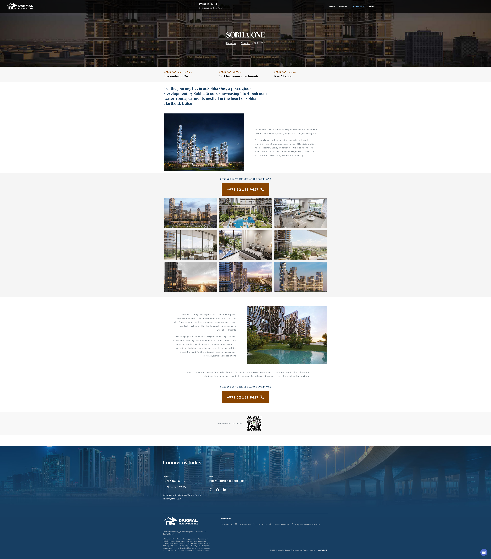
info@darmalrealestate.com (228, 480)
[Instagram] (210, 490)
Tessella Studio (323, 550)
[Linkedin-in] (224, 490)
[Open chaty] (483, 552)
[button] (245, 189)
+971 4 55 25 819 (174, 480)
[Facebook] (217, 490)
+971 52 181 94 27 (207, 4)
